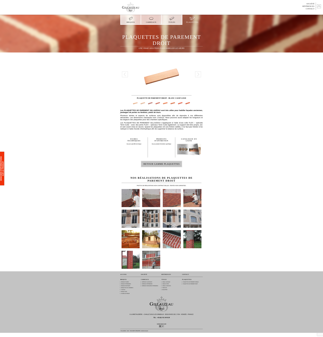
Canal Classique (166, 281)
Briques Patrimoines (126, 283)
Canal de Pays (165, 283)
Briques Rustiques (125, 285)
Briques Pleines (125, 281)
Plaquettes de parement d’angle (191, 281)
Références (308, 6)
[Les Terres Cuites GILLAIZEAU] (130, 6)
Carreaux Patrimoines (147, 283)
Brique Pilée (124, 291)
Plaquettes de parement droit (190, 283)
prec (125, 74)
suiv (198, 74)
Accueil (123, 274)
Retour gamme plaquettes (161, 164)
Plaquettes (192, 22)
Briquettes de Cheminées (127, 287)
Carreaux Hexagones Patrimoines (150, 285)
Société (311, 4)
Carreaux (151, 22)
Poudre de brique (125, 293)
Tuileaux (123, 289)
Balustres (164, 289)
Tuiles (171, 22)
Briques (131, 22)
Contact (310, 9)
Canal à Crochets (166, 285)
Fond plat (164, 287)
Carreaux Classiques (147, 281)
